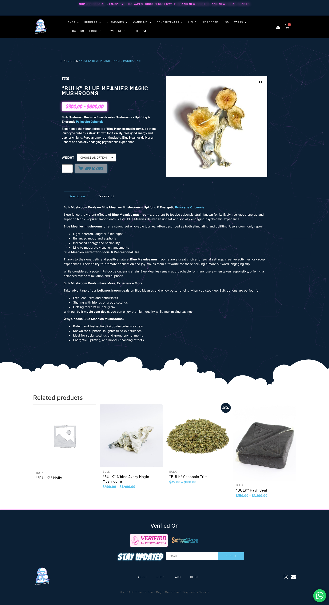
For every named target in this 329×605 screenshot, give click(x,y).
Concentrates (168, 22)
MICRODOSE (210, 22)
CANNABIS (140, 22)
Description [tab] (77, 196)
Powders (77, 31)
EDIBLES (95, 31)
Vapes (238, 22)
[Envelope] (293, 576)
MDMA (192, 22)
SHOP (71, 22)
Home (64, 60)
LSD (226, 22)
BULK (134, 31)
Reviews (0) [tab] (105, 196)
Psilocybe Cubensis (90, 121)
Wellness (117, 31)
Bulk (74, 60)
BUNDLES (90, 22)
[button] (260, 82)
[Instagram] (285, 576)
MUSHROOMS (115, 22)
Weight (68, 157)
